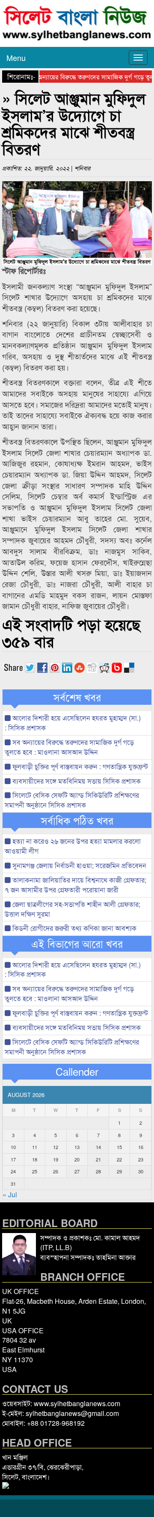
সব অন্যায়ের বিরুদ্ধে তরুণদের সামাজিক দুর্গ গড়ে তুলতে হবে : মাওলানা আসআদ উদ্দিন (69, 747)
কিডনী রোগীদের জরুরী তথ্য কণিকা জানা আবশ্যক (73, 928)
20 (77, 1159)
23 (140, 1159)
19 (55, 1159)
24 (13, 1171)
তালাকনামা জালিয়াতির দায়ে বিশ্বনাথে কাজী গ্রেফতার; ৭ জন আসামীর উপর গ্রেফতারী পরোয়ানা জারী (75, 885)
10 (13, 1147)
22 (119, 1159)
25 (34, 1171)
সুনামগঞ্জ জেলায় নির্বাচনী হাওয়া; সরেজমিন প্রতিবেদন (78, 865)
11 (34, 1147)
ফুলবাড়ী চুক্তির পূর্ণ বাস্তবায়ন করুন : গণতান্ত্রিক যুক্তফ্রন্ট (79, 766)
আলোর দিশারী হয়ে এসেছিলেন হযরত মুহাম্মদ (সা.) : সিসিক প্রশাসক (73, 722)
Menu (16, 57)
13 (77, 1147)
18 (34, 1159)
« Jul (10, 1194)
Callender (77, 1071)
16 (140, 1147)
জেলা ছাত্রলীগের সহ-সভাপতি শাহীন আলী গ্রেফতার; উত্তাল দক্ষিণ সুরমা (72, 909)
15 (119, 1147)
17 (13, 1159)
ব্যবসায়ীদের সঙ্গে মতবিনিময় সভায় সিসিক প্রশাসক (76, 781)
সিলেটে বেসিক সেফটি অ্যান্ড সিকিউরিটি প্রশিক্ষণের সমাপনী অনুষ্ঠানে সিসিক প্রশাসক (72, 800)
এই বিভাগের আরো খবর (77, 943)
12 (55, 1147)
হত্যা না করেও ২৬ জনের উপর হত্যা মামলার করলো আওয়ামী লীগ (73, 846)
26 (55, 1171)
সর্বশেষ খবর (77, 697)
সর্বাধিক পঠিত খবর (77, 820)
